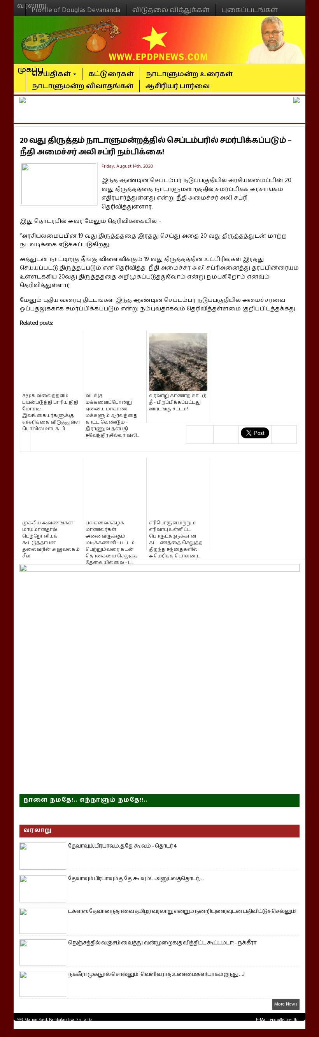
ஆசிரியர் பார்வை (177, 86)
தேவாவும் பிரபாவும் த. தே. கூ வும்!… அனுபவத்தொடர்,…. (136, 879)
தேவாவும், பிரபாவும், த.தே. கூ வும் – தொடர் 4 (122, 846)
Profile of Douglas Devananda (76, 10)
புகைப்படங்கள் (249, 10)
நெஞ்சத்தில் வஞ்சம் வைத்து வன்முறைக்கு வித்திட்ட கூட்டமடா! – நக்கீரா (162, 943)
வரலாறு (32, 2)
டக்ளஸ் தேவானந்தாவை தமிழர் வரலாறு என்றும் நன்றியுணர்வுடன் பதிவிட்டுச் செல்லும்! (182, 911)
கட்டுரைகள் (111, 74)
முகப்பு (31, 66)
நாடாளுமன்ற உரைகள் (189, 74)
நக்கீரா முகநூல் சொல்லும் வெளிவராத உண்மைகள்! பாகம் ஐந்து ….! (156, 974)
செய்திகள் (52, 74)
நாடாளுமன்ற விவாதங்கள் (82, 86)
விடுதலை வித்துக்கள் (170, 10)
